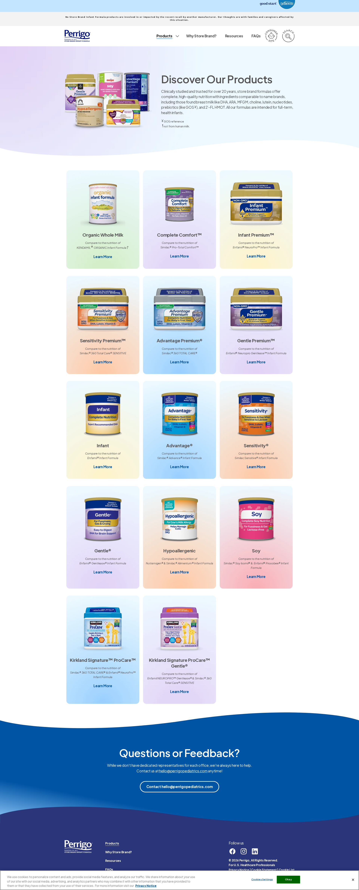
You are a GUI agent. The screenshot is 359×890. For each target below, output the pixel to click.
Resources (113, 861)
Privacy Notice (239, 870)
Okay (288, 879)
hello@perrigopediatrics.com (183, 771)
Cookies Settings (262, 879)
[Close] (353, 880)
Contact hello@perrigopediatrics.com (179, 786)
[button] (167, 36)
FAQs (109, 869)
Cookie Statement (264, 870)
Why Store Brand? (118, 852)
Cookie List (286, 870)
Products (112, 843)
